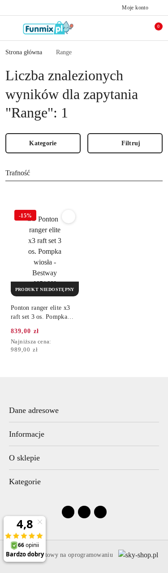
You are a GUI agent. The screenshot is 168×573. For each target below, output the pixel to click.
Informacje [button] (26, 434)
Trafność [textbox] (17, 173)
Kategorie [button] (25, 481)
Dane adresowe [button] (34, 410)
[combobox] (84, 173)
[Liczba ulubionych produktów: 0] (133, 27)
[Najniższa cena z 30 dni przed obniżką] (76, 342)
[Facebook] (68, 512)
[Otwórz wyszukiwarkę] (115, 27)
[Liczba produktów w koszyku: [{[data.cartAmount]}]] (152, 27)
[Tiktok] (100, 512)
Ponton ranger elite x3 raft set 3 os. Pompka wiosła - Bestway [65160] (40, 312)
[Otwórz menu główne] (10, 28)
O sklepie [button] (24, 457)
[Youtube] (84, 512)
